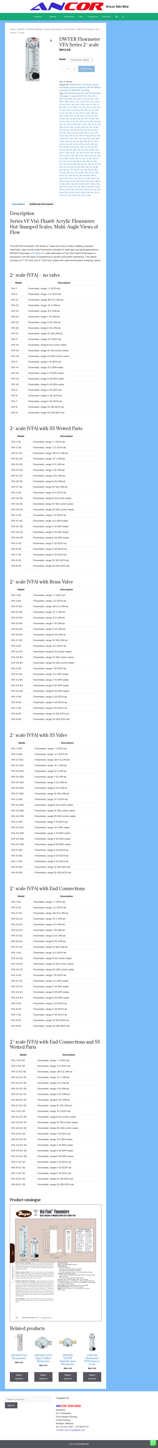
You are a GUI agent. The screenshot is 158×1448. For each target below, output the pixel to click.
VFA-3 (93, 136)
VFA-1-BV (63, 99)
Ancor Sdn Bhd (117, 6)
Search (11, 1405)
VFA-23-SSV (71, 119)
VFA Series (35, 253)
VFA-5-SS (95, 178)
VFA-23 (94, 113)
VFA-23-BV (64, 116)
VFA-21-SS (91, 107)
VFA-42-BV (71, 164)
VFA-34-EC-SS (72, 153)
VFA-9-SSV (86, 195)
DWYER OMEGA (34, 29)
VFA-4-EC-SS (90, 156)
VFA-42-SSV (75, 167)
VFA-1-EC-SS (83, 99)
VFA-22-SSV (84, 113)
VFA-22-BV (78, 110)
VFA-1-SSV (64, 102)
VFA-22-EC (89, 110)
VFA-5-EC (73, 178)
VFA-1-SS (94, 99)
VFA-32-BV (77, 141)
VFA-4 (62, 156)
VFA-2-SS (70, 104)
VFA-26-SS (88, 130)
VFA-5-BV (63, 178)
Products (38, 16)
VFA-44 (70, 173)
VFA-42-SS (64, 167)
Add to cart (86, 69)
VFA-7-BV (95, 184)
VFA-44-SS (73, 175)
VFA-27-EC (89, 133)
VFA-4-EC (79, 156)
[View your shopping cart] (116, 16)
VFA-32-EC (88, 141)
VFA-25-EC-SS (94, 124)
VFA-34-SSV (95, 153)
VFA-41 (78, 158)
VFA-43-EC (64, 170)
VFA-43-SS (88, 170)
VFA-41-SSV (91, 161)
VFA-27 (70, 133)
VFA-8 (62, 190)
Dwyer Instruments (53, 29)
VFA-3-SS (91, 138)
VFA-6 (72, 181)
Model (62, 59)
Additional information (41, 204)
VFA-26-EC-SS (76, 130)
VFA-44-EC (89, 173)
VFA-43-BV (93, 167)
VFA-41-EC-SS (69, 161)
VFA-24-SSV (95, 121)
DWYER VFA (81, 96)
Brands (53, 16)
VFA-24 (80, 119)
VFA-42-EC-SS (94, 164)
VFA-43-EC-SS (76, 170)
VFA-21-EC (67, 107)
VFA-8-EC (79, 190)
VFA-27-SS (73, 136)
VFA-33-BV (64, 147)
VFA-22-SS (73, 113)
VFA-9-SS (76, 195)
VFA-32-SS (73, 144)
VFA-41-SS (80, 161)
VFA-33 (94, 144)
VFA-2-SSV (80, 104)
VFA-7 (88, 184)
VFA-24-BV (89, 119)
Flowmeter (69, 29)
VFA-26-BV (93, 127)
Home (13, 29)
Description (18, 204)
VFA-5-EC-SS (84, 178)
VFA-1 (94, 96)
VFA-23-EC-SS (86, 116)
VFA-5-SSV (64, 181)
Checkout (106, 16)
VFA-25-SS (64, 127)
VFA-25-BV (71, 124)
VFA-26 (84, 127)
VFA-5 (93, 175)
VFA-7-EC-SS (74, 187)
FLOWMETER (74, 90)
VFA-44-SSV (84, 175)
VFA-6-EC (89, 181)
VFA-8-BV (70, 190)
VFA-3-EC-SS (80, 138)
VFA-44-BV (79, 173)
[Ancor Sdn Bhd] (67, 6)
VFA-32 (69, 141)
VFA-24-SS (84, 121)
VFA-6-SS (70, 184)
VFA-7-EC (63, 187)
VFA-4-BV (70, 156)
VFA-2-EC (89, 102)
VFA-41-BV (86, 158)
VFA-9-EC (95, 192)
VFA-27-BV (78, 133)
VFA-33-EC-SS (86, 147)
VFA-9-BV (85, 192)
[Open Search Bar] (123, 16)
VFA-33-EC (74, 147)
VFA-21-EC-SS (79, 107)
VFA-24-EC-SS (72, 121)
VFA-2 (72, 102)
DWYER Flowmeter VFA (74, 93)
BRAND (21, 29)
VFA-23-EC (74, 116)
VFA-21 (89, 104)
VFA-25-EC (82, 124)
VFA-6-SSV (80, 184)
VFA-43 (84, 167)
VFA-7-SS (85, 187)
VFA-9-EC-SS (65, 195)
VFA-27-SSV (84, 136)
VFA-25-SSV (75, 127)
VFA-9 (77, 192)
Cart (81, 16)
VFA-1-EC (72, 99)
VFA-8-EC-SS (90, 190)
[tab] (18, 204)
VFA (89, 96)
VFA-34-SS (84, 153)
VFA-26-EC (64, 130)
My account (69, 16)
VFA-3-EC (68, 138)
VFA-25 (62, 124)
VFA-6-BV (80, 181)
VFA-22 (69, 110)
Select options (19, 1377)
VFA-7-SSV (95, 187)
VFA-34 (80, 150)
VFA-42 (62, 164)
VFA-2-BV (80, 102)
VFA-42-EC (82, 164)
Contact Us (92, 16)
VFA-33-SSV (71, 150)
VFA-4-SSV (69, 158)
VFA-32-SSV (84, 144)
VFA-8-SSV (69, 192)
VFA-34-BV (89, 150)
